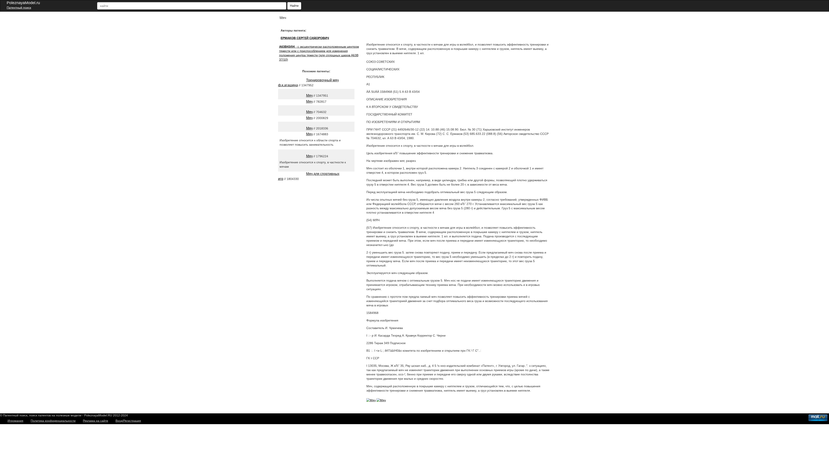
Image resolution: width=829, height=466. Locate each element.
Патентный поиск (19, 7)
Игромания (15, 420)
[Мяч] (371, 400)
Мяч (309, 95)
